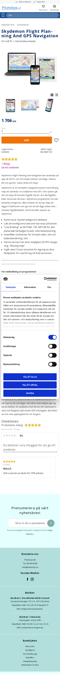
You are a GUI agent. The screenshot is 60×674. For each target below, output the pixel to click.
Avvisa (30, 393)
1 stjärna (4, 435)
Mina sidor (30, 646)
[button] (4, 15)
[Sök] (56, 15)
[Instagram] (32, 579)
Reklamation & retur (30, 665)
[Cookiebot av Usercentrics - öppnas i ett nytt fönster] (44, 279)
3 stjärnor (9, 435)
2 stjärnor (7, 435)
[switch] (52, 346)
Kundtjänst (30, 650)
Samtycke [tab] (11, 287)
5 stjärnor (15, 435)
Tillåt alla (30, 376)
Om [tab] (49, 287)
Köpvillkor (30, 657)
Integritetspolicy (30, 661)
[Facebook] (27, 579)
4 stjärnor (12, 435)
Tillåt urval (30, 385)
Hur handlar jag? (30, 654)
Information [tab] (30, 287)
